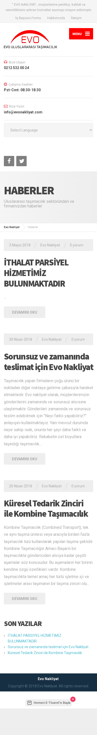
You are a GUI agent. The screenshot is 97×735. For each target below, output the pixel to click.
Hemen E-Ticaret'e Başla (52, 703)
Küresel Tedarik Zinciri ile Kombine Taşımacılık (46, 508)
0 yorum (76, 245)
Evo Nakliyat (11, 227)
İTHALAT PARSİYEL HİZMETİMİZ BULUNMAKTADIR (36, 273)
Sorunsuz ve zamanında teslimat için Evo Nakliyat (48, 361)
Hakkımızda (56, 18)
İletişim (76, 18)
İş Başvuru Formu (28, 18)
